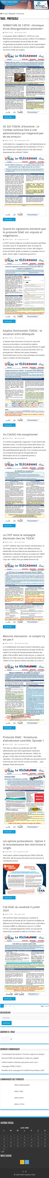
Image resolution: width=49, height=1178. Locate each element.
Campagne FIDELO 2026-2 (11, 1066)
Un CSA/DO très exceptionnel (20, 434)
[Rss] (22, 1162)
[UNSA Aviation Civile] (24, 4)
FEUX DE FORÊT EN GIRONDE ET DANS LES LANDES (20, 1058)
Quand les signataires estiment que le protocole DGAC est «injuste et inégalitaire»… (24, 232)
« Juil (2, 1152)
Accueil (4, 14)
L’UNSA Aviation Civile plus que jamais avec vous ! (20, 1062)
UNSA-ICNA (8, 852)
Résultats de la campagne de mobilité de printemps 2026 (23, 1070)
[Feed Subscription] (48, 19)
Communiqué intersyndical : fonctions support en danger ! (23, 1054)
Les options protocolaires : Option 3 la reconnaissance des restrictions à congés (24, 845)
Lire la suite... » (9, 117)
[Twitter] (27, 1162)
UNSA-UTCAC (8, 32)
